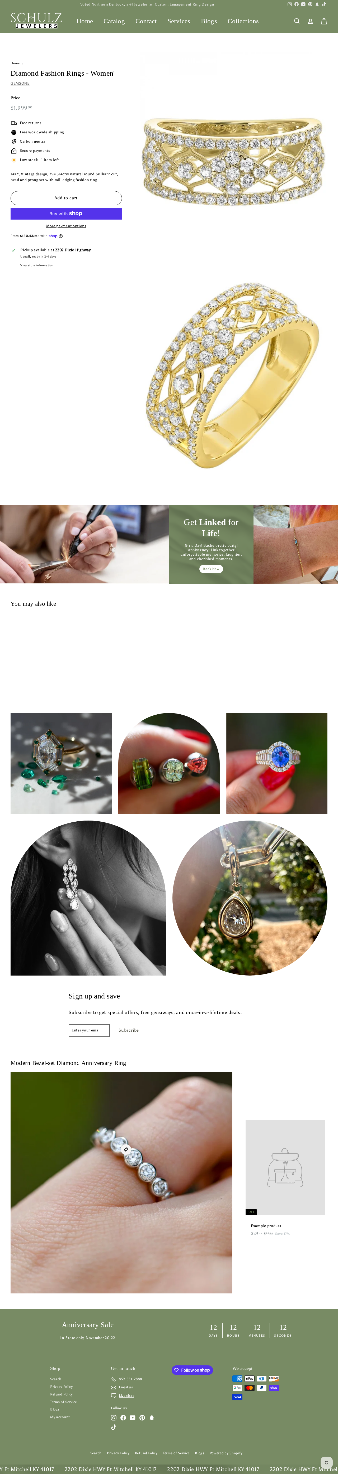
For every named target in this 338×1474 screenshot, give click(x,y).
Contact (146, 21)
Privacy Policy (61, 1387)
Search (56, 1379)
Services (178, 21)
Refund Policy (61, 1394)
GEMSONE (20, 83)
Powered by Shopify (226, 1453)
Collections (243, 21)
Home (85, 21)
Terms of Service (63, 1402)
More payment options (66, 226)
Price (15, 97)
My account (60, 1417)
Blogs (209, 21)
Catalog (114, 21)
